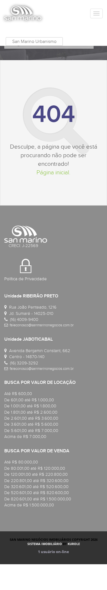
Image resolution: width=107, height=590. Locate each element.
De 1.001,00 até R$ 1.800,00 (30, 406)
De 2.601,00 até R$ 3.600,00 (31, 418)
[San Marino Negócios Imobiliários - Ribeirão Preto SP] (23, 13)
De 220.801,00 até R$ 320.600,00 (36, 480)
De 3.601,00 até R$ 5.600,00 (31, 424)
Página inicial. (53, 172)
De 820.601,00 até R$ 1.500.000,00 (37, 499)
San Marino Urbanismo (34, 41)
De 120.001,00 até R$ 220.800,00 (36, 474)
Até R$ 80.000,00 (21, 462)
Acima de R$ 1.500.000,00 (29, 505)
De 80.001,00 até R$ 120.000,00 (34, 468)
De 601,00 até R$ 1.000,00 (29, 400)
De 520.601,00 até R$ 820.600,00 (36, 492)
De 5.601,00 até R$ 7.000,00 (31, 430)
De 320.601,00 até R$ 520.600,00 (36, 486)
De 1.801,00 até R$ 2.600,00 (30, 412)
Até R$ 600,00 (18, 393)
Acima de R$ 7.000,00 (25, 436)
